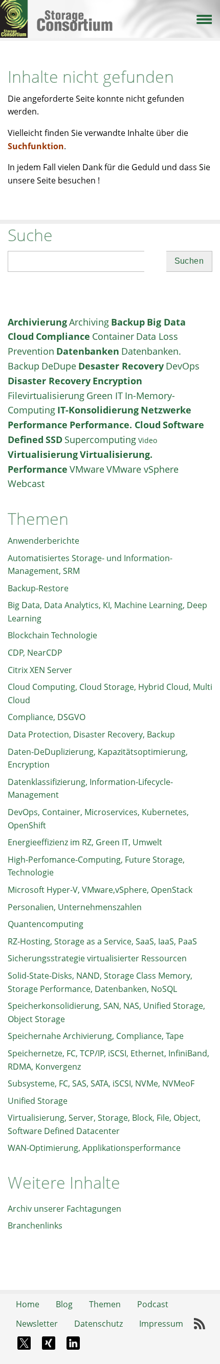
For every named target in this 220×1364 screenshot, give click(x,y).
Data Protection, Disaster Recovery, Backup (91, 734)
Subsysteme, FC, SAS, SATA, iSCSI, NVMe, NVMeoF (101, 1083)
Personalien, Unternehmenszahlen (75, 907)
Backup (128, 322)
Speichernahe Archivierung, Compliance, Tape (96, 1036)
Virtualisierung (43, 454)
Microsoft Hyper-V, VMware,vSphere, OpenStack (100, 889)
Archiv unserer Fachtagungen (64, 1208)
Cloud (21, 336)
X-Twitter (24, 1343)
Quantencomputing (45, 924)
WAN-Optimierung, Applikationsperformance (94, 1147)
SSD (54, 439)
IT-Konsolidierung (98, 410)
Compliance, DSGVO (46, 717)
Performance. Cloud (115, 425)
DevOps (183, 366)
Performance (38, 425)
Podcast (152, 1304)
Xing (48, 1343)
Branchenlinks (35, 1225)
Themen (105, 1304)
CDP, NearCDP (35, 652)
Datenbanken (87, 351)
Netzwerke (166, 410)
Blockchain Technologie (52, 635)
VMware (87, 469)
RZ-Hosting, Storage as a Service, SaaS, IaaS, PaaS (102, 941)
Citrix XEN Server (40, 670)
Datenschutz (98, 1323)
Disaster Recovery (49, 381)
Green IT (104, 395)
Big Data (166, 322)
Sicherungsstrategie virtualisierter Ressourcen (97, 958)
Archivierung (37, 322)
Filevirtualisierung (46, 395)
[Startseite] (110, 9)
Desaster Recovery (121, 366)
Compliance (63, 336)
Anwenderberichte (43, 540)
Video (147, 440)
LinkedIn (73, 1343)
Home (27, 1304)
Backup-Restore (38, 588)
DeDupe (58, 366)
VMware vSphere (142, 469)
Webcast (26, 483)
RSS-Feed (199, 1324)
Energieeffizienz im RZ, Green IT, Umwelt (85, 842)
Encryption (117, 381)
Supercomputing (100, 439)
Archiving (89, 322)
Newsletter (37, 1323)
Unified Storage (38, 1100)
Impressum (161, 1323)
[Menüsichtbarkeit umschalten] (203, 18)
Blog (64, 1304)
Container (113, 336)
